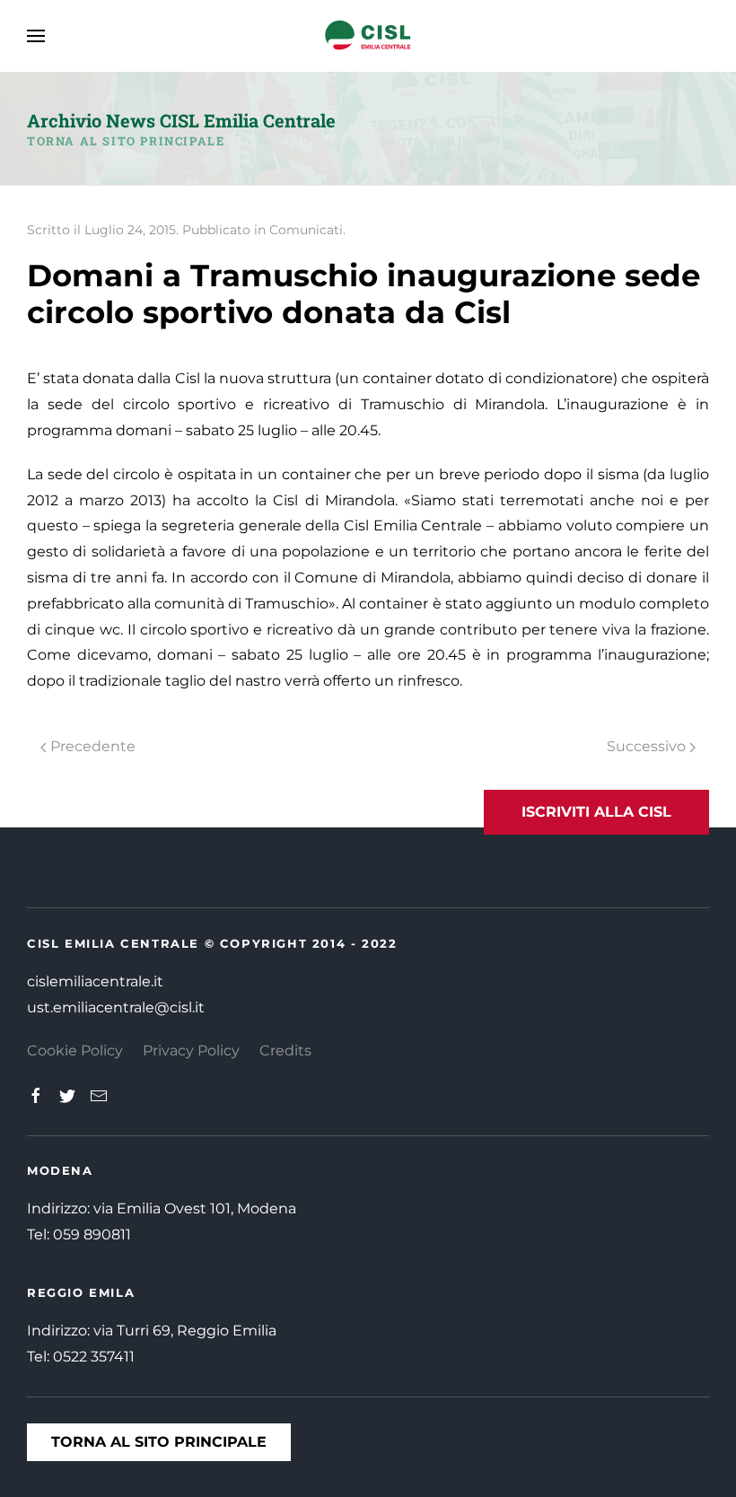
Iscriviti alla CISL (596, 811)
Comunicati (306, 230)
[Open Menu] (36, 36)
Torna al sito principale (125, 141)
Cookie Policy (75, 1050)
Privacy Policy (191, 1050)
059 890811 (92, 1234)
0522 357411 (94, 1356)
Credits (285, 1050)
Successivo (648, 746)
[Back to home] (368, 36)
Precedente (91, 746)
